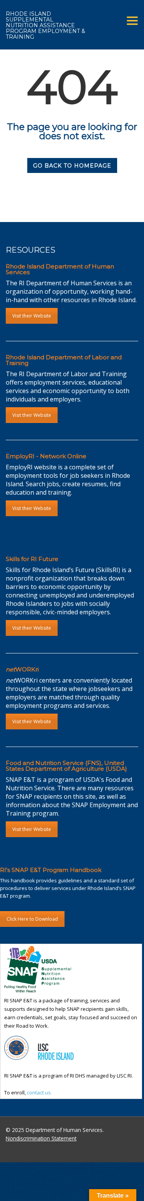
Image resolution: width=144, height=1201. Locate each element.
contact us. (39, 1092)
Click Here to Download (32, 919)
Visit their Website (31, 316)
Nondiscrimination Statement (41, 1138)
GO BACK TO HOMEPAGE (72, 165)
